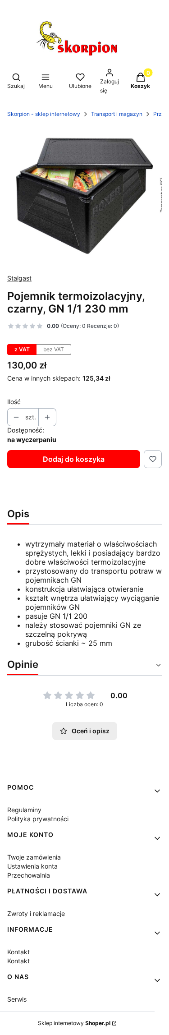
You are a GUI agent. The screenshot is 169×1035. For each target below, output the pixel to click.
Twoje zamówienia (34, 857)
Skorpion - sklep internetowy (43, 113)
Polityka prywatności (38, 819)
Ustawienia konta (32, 866)
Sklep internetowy (74, 1023)
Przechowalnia (28, 875)
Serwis (17, 999)
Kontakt (18, 952)
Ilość (14, 401)
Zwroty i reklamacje (36, 913)
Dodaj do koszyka (74, 459)
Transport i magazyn (116, 113)
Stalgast (19, 278)
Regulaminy (24, 810)
